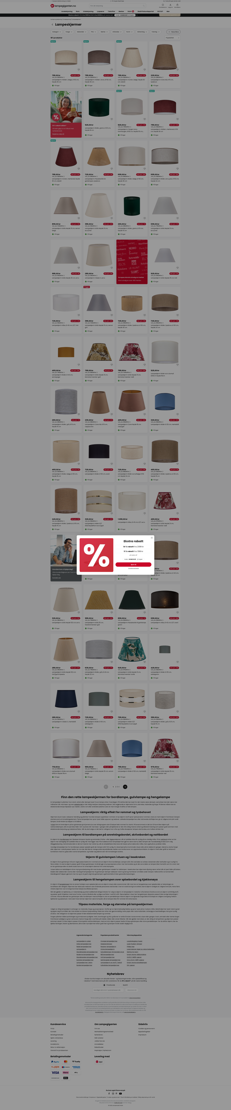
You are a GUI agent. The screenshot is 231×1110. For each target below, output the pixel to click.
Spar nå (133, 565)
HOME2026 (133, 559)
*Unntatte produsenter (133, 568)
